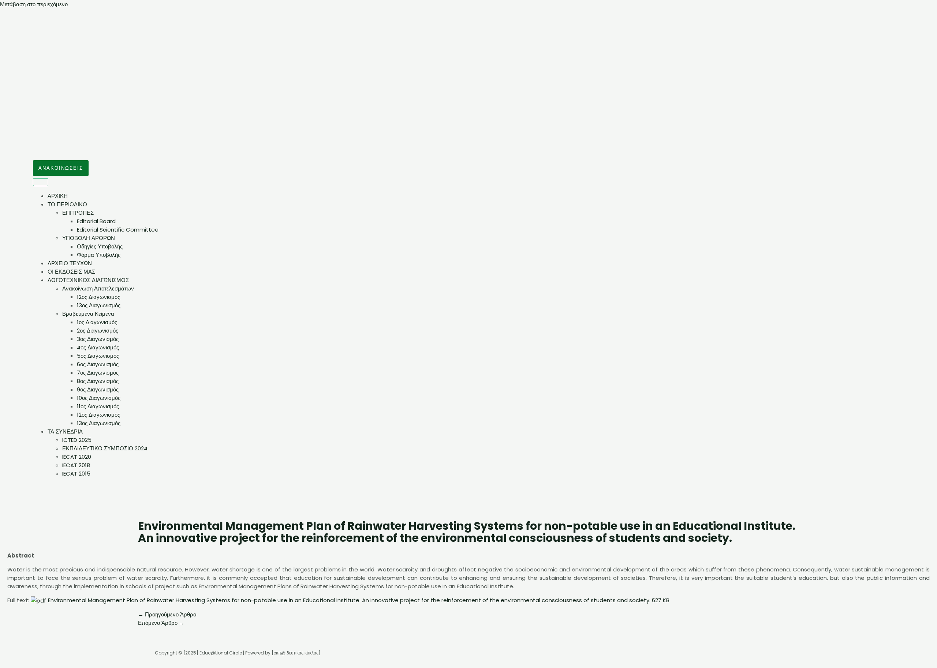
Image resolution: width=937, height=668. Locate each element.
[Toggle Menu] (40, 182)
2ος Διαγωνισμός (97, 330)
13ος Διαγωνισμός (98, 305)
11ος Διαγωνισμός (98, 406)
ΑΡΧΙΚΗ (58, 196)
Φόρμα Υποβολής (98, 255)
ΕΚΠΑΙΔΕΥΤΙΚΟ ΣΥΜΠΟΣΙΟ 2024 (105, 448)
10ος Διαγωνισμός (98, 398)
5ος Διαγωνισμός (98, 356)
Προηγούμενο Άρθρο (167, 614)
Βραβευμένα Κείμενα (88, 314)
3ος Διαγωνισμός (98, 339)
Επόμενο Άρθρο (161, 623)
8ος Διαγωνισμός (98, 381)
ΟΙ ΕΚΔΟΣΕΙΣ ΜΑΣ (71, 271)
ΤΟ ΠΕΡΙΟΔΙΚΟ (67, 204)
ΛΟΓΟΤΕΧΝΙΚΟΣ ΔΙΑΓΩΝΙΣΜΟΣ (88, 280)
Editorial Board (96, 221)
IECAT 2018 (76, 465)
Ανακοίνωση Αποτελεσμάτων (98, 288)
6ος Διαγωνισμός (98, 364)
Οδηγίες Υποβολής (100, 246)
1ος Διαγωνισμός (97, 322)
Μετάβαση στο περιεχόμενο (34, 4)
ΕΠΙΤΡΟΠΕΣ (78, 213)
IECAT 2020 (76, 457)
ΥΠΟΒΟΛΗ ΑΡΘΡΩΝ (88, 238)
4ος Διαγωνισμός (98, 347)
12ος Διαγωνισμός (98, 297)
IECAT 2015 (76, 473)
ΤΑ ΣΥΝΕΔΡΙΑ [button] (65, 431)
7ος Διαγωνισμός (98, 372)
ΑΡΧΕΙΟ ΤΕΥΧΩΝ (70, 263)
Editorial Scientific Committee (117, 229)
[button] (61, 168)
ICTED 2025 (77, 440)
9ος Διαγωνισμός (98, 389)
